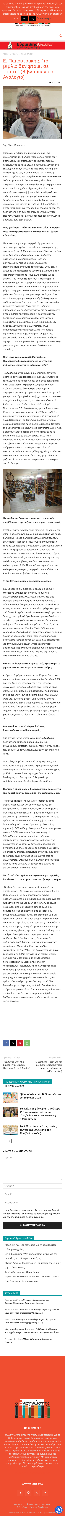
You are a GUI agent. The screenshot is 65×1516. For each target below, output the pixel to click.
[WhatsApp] (27, 1043)
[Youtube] (45, 1493)
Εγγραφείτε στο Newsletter (38, 1504)
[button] (5, 36)
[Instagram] (28, 1493)
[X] (13, 1043)
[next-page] (10, 1141)
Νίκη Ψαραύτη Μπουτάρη (16, 1329)
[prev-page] (5, 1141)
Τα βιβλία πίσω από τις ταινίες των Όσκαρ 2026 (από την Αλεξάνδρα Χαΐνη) (38, 1130)
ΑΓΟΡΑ (15, 54)
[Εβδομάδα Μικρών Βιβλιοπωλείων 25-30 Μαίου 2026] (10, 1097)
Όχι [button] (32, 18)
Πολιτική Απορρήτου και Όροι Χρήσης (33, 1507)
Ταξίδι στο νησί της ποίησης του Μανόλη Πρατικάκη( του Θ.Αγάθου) (16, 1064)
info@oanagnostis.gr (39, 1472)
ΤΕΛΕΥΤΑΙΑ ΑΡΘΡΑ (14, 1086)
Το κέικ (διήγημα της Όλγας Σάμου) (22, 1272)
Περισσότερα (37, 1466)
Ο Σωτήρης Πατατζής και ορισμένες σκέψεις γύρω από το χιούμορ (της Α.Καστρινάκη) (49, 1066)
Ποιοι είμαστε (18, 1504)
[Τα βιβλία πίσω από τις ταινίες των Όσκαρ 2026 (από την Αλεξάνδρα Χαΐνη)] (10, 1130)
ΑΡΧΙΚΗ (6, 54)
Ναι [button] (24, 18)
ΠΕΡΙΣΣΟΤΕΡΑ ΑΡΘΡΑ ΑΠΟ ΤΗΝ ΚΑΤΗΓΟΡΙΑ (27, 1081)
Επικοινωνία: (22, 1472)
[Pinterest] (20, 1043)
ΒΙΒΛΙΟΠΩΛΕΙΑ (27, 54)
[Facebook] (6, 1043)
